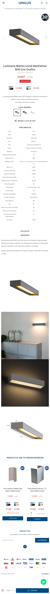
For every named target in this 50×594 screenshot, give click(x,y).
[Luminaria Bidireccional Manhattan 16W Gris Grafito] (17, 112)
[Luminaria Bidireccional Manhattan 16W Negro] (25, 112)
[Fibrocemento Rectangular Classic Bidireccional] (37, 474)
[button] (46, 37)
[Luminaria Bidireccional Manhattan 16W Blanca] (32, 112)
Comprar (33, 590)
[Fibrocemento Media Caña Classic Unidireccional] (12, 474)
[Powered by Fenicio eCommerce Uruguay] (45, 574)
